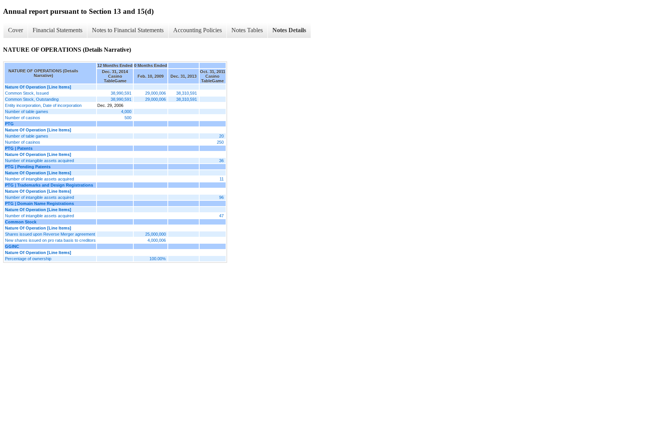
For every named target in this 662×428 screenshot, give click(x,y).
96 (221, 197)
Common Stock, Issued (27, 93)
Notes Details (289, 30)
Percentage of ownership (28, 258)
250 (220, 142)
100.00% (157, 258)
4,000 (126, 111)
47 (221, 215)
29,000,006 (155, 93)
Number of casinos (22, 117)
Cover (15, 30)
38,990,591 (121, 93)
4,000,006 (156, 240)
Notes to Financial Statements (128, 30)
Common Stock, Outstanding (32, 99)
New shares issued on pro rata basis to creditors (50, 240)
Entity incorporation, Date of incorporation (43, 105)
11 (222, 179)
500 (128, 117)
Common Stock (20, 222)
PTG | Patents (19, 148)
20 (221, 136)
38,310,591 (186, 93)
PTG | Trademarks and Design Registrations (49, 185)
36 (221, 160)
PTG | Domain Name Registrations (39, 203)
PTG (9, 123)
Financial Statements (57, 30)
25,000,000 (155, 234)
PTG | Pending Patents (28, 166)
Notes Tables (247, 30)
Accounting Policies (197, 30)
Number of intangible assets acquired (39, 160)
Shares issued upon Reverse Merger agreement (50, 234)
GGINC (12, 246)
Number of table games (26, 111)
